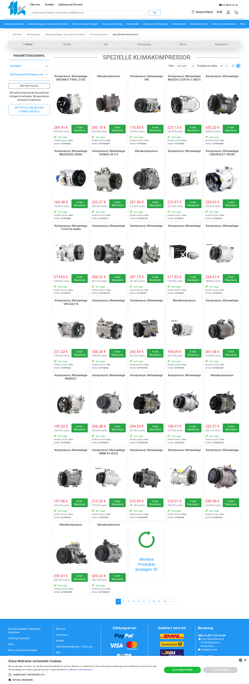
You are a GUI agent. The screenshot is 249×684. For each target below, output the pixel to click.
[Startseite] (16, 9)
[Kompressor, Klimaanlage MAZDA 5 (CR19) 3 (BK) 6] (184, 103)
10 (164, 601)
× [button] (245, 660)
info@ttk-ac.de (209, 649)
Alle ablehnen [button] (220, 669)
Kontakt (49, 4)
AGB (58, 652)
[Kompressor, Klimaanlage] (222, 103)
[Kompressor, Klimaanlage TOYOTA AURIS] (71, 253)
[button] (10, 674)
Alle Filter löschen (29, 85)
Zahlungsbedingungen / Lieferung (74, 646)
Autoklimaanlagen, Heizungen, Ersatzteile (24, 630)
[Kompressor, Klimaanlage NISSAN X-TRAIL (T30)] (71, 103)
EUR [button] (219, 12)
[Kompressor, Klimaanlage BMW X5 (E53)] (108, 477)
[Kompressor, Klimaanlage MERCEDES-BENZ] (71, 178)
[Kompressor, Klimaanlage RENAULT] (71, 402)
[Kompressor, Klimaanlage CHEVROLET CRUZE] (222, 178)
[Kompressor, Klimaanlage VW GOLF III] (71, 328)
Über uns (35, 4)
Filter (171, 65)
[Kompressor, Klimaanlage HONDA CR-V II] (108, 178)
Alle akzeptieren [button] (182, 669)
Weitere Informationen (81, 669)
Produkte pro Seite (207, 65)
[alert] (124, 670)
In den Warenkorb (80, 129)
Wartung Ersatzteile (18, 638)
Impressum (62, 634)
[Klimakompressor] (108, 103)
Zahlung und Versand (70, 4)
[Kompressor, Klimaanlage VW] (146, 103)
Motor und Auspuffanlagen (22, 650)
